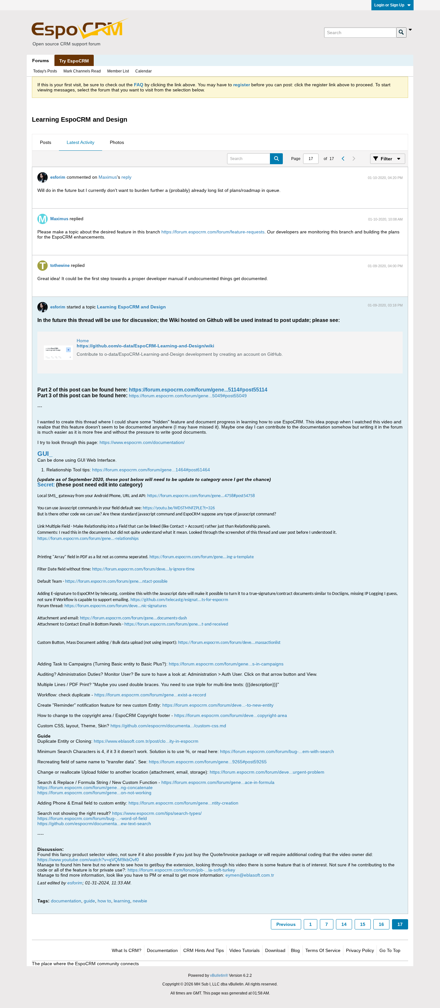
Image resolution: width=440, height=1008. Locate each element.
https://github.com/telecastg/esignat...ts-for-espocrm (179, 600)
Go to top (389, 950)
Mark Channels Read (82, 71)
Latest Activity (80, 142)
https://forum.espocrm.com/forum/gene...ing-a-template (201, 557)
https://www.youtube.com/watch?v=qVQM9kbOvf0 (88, 859)
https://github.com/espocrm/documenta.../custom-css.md (168, 725)
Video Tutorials (244, 950)
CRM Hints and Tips (203, 950)
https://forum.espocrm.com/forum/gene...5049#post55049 (188, 395)
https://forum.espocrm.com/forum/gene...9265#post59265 (208, 761)
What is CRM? (126, 950)
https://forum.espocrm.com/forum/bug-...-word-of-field (92, 818)
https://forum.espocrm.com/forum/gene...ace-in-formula (217, 782)
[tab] (45, 142)
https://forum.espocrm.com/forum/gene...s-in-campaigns (226, 663)
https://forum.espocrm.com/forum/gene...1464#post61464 (151, 469)
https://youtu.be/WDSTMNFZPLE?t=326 (179, 508)
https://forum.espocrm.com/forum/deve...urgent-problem (267, 772)
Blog (295, 950)
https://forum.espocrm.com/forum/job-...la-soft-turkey (181, 869)
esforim (57, 177)
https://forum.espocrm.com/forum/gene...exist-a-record (150, 694)
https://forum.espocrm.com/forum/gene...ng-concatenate (95, 787)
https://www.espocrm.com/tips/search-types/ (157, 813)
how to (104, 900)
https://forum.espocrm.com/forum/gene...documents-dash (133, 618)
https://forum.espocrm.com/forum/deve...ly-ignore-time (143, 569)
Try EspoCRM (74, 60)
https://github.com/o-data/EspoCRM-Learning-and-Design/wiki (145, 345)
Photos (117, 142)
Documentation (162, 950)
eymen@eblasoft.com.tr (249, 875)
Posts (45, 142)
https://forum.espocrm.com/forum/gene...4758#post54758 (201, 496)
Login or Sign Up (389, 5)
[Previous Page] (343, 159)
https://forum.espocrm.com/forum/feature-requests (212, 231)
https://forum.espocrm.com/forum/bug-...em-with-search (277, 751)
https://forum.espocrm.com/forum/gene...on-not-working (94, 792)
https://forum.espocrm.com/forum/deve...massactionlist (229, 642)
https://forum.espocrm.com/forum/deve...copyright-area (230, 715)
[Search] (401, 32)
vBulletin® (219, 975)
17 (400, 924)
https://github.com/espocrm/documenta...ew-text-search (94, 823)
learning (122, 900)
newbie (140, 900)
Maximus (108, 177)
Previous (286, 924)
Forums (40, 60)
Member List (118, 71)
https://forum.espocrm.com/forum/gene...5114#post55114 (198, 389)
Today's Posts (45, 71)
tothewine (60, 265)
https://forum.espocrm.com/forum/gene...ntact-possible (116, 581)
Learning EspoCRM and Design (131, 306)
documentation (66, 900)
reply (126, 177)
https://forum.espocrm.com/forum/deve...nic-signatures (115, 606)
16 (381, 924)
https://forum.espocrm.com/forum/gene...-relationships (88, 538)
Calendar (143, 71)
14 (344, 924)
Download (275, 950)
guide (89, 900)
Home (83, 340)
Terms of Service (322, 950)
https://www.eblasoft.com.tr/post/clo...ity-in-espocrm (146, 741)
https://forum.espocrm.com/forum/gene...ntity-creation (183, 802)
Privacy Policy (360, 950)
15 (362, 924)
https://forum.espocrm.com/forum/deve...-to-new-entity (217, 705)
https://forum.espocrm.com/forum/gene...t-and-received (176, 624)
